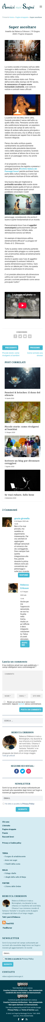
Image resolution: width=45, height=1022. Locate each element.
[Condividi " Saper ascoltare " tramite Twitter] (20, 336)
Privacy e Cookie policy (11, 843)
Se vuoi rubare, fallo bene (19, 494)
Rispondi (23, 575)
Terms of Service (28, 1010)
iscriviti (21, 704)
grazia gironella (22, 518)
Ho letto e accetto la (19, 804)
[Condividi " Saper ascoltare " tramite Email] (25, 336)
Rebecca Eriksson (22, 31)
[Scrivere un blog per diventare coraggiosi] (22, 446)
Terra (5, 853)
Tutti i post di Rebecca (11, 917)
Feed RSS (10, 923)
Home (11, 17)
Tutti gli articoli (8, 755)
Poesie (5, 833)
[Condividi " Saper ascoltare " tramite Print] (29, 336)
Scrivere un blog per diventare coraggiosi (22, 462)
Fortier (5, 883)
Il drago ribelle (10, 873)
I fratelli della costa (12, 864)
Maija (5, 870)
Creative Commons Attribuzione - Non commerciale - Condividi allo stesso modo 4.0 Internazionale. (22, 991)
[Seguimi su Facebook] (16, 771)
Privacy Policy (13, 1010)
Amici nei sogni (11, 860)
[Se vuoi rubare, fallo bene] (22, 480)
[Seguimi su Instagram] (28, 771)
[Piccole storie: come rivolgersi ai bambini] (22, 412)
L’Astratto (6, 826)
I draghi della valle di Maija (15, 877)
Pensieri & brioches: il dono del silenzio (22, 394)
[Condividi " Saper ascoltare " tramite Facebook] (15, 336)
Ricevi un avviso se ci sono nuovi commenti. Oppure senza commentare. (22, 703)
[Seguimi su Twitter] (22, 771)
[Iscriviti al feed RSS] (4, 923)
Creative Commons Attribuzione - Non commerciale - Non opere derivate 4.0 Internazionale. (22, 1003)
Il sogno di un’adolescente (15, 856)
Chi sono (5, 822)
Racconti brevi (8, 837)
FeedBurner (7, 928)
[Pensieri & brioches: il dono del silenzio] (22, 378)
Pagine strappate (21, 17)
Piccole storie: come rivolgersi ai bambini (22, 428)
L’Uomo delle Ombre (13, 886)
